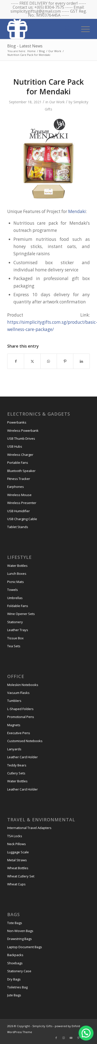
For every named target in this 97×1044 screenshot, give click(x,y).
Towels (12, 589)
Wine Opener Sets (21, 614)
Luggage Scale (18, 852)
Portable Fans (17, 462)
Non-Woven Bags (20, 931)
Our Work (57, 102)
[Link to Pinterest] (78, 1038)
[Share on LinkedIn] (81, 361)
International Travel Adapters (29, 828)
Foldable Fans (17, 606)
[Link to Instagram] (63, 1038)
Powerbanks (16, 422)
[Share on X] (32, 361)
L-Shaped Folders (20, 709)
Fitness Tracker (18, 478)
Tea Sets (13, 646)
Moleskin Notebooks (22, 685)
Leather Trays (17, 630)
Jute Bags (14, 995)
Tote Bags (14, 923)
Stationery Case (19, 971)
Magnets (13, 725)
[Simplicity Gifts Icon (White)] (40, 29)
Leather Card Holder (22, 757)
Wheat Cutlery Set (20, 876)
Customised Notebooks (25, 741)
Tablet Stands (17, 527)
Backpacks (15, 955)
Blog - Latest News (25, 46)
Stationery (15, 622)
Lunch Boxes (16, 573)
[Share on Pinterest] (65, 361)
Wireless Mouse (19, 495)
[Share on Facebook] (15, 361)
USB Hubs (14, 446)
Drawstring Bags (19, 938)
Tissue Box (15, 638)
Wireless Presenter (21, 503)
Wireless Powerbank (23, 430)
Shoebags (15, 963)
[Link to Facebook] (56, 1038)
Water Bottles (17, 565)
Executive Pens (18, 733)
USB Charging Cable (22, 519)
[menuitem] (83, 28)
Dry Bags (14, 979)
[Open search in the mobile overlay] (67, 28)
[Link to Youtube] (71, 1038)
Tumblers (14, 700)
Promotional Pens (20, 717)
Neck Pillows (16, 844)
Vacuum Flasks (18, 692)
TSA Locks (14, 836)
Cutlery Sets (16, 773)
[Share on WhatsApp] (49, 361)
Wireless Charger (20, 454)
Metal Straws (17, 860)
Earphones (15, 486)
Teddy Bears (16, 765)
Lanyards (14, 749)
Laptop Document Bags (24, 947)
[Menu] (83, 28)
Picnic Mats (15, 581)
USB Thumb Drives (21, 438)
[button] (86, 1033)
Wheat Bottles (17, 868)
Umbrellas (15, 598)
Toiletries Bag (17, 987)
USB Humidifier (18, 511)
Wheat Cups (16, 884)
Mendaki (77, 211)
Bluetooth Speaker (21, 470)
